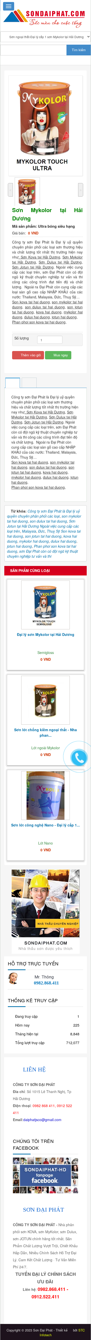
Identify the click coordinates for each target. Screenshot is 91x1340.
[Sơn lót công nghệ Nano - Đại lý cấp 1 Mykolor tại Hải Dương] (45, 795)
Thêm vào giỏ (30, 355)
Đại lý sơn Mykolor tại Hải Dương (45, 634)
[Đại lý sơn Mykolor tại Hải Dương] (45, 605)
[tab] (12, 383)
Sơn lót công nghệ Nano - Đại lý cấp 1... (45, 824)
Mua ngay (60, 355)
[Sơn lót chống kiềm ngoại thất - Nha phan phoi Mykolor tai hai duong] (45, 700)
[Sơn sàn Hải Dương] (46, 911)
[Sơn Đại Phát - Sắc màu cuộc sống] (45, 16)
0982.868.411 (46, 982)
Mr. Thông (44, 976)
